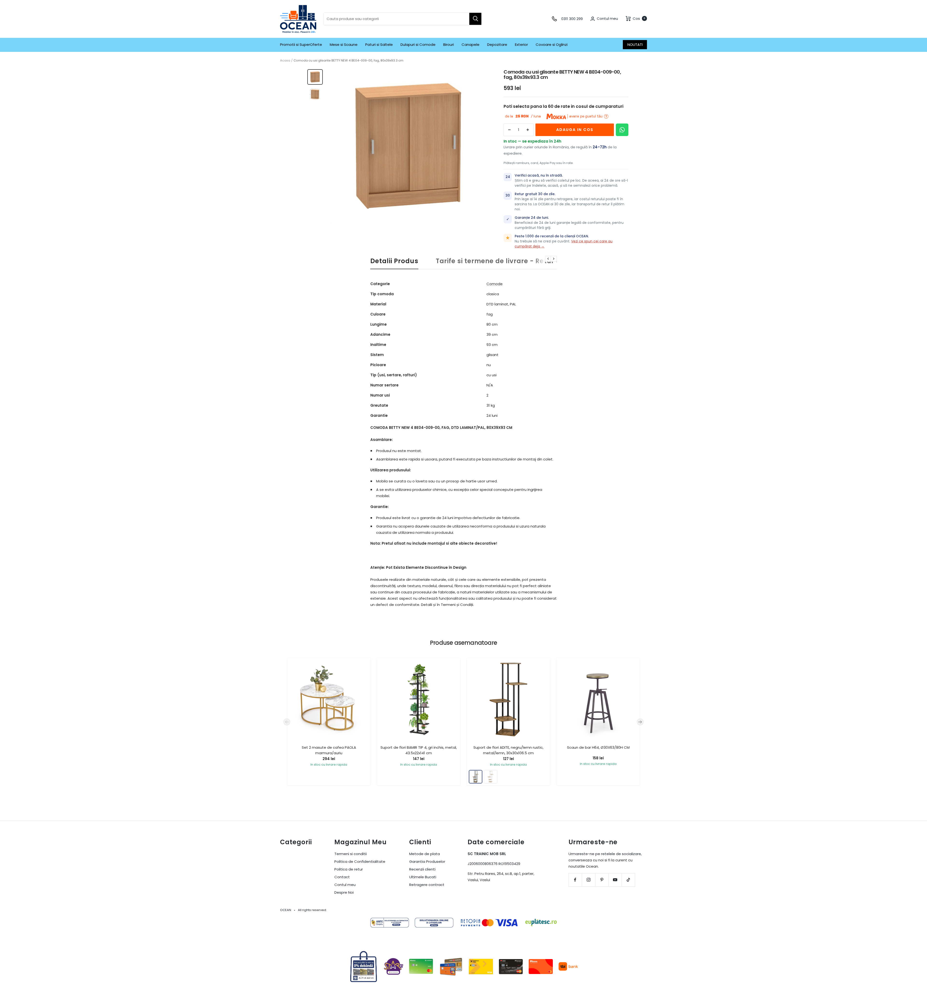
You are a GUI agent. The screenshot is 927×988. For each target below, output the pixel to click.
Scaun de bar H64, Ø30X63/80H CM (598, 747)
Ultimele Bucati (422, 876)
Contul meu (345, 884)
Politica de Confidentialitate (359, 861)
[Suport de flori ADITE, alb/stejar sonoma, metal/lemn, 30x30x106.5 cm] (490, 776)
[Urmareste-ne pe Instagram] (588, 879)
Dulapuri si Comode (417, 44)
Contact (342, 876)
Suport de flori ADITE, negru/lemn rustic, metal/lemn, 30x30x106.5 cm (508, 750)
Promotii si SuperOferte (301, 44)
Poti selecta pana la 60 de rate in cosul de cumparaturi (563, 106)
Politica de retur (348, 869)
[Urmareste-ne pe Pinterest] (601, 879)
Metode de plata (424, 853)
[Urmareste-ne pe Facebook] (575, 879)
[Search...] (475, 19)
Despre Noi (344, 892)
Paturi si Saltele (379, 44)
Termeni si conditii (350, 853)
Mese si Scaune (344, 44)
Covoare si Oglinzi (552, 44)
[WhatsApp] (622, 130)
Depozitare (497, 44)
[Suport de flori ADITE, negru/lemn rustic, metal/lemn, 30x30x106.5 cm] (475, 776)
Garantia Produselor (427, 861)
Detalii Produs (394, 261)
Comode (494, 283)
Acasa (285, 60)
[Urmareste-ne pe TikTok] (628, 879)
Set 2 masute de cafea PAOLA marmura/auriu (329, 750)
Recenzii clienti (422, 869)
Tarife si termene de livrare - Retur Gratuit (508, 261)
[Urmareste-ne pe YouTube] (615, 879)
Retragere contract (426, 884)
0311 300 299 (572, 18)
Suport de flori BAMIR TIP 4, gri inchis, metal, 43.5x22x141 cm (418, 750)
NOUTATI (635, 44)
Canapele (470, 44)
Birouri (448, 44)
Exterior (521, 44)
